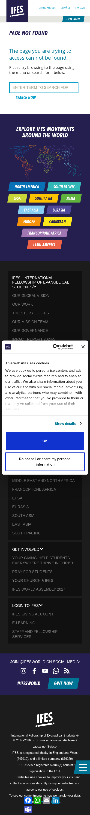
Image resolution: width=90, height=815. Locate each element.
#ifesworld (28, 683)
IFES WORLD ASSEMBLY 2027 (38, 589)
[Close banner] (83, 346)
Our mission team (30, 322)
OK (45, 441)
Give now (73, 19)
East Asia (21, 524)
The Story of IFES (30, 313)
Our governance (30, 331)
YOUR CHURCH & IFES (32, 581)
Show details (65, 423)
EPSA (17, 498)
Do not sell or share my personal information (45, 461)
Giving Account (48, 8)
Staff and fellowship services (35, 634)
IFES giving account (33, 614)
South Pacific (26, 533)
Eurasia (20, 507)
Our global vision (30, 296)
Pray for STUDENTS (32, 572)
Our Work (22, 304)
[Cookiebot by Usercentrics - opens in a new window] (54, 347)
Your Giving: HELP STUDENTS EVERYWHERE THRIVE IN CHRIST (43, 560)
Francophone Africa (34, 489)
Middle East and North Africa (43, 481)
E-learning (23, 623)
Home (10, 1)
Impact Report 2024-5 (33, 339)
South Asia (23, 516)
